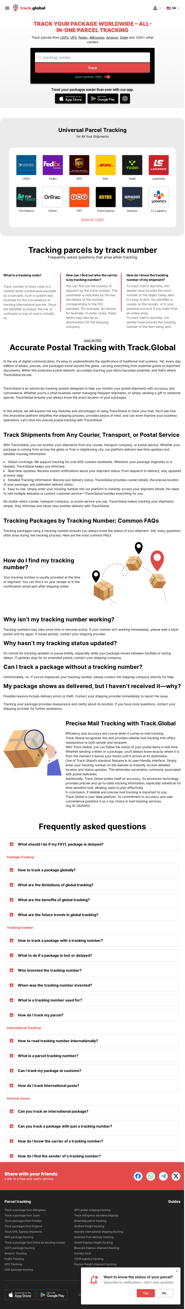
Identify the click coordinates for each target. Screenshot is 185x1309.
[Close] (176, 1271)
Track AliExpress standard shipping (96, 1215)
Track (92, 68)
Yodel (132, 178)
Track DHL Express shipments (23, 1231)
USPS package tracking (20, 1248)
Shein (124, 37)
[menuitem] (7, 8)
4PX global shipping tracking (92, 1210)
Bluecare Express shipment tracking (96, 1248)
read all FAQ (93, 340)
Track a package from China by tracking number (35, 1242)
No (164, 1293)
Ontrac (53, 210)
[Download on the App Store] (70, 98)
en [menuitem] (174, 8)
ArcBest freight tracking (89, 1226)
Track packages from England (23, 1226)
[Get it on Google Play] (103, 98)
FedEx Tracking (14, 1258)
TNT (79, 210)
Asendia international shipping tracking (98, 1231)
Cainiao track (82, 1253)
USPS (64, 37)
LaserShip (158, 178)
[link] (138, 1176)
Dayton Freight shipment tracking (95, 1264)
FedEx (53, 178)
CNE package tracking (19, 1269)
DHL (106, 178)
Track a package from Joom (22, 1215)
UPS (73, 37)
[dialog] (130, 1285)
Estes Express (105, 210)
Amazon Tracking (16, 1253)
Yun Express (26, 210)
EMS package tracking (19, 1237)
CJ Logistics (158, 210)
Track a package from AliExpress (25, 1210)
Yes (146, 1293)
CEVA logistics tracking (88, 1258)
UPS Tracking (13, 1264)
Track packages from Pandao (23, 1220)
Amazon (112, 37)
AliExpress (96, 37)
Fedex (83, 37)
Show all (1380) (92, 219)
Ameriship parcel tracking (90, 1220)
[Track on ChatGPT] (125, 98)
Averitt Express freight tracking (93, 1242)
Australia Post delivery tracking (93, 1237)
